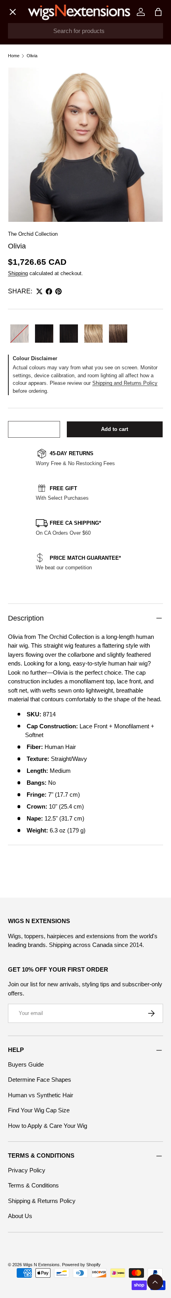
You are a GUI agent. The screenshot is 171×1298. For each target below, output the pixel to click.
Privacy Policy (26, 1170)
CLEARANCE (33, 215)
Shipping (18, 273)
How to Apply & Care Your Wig (47, 1125)
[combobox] (85, 31)
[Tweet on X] (39, 291)
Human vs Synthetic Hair (40, 1095)
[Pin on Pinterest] (58, 291)
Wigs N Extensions (41, 1264)
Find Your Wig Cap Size (39, 1110)
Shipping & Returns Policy (42, 1200)
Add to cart (114, 429)
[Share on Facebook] (49, 291)
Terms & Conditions (33, 1185)
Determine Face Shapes (39, 1079)
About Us (20, 1216)
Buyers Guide (26, 1064)
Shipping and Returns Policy (124, 383)
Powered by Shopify (81, 1264)
